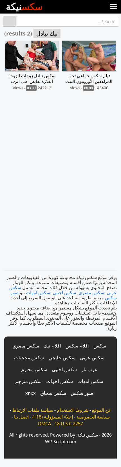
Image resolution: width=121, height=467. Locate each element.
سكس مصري (91, 292)
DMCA (44, 423)
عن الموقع (101, 410)
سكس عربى (92, 357)
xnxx (30, 393)
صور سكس (82, 393)
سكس (99, 345)
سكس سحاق (53, 393)
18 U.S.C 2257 (69, 423)
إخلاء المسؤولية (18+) (52, 417)
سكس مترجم (28, 381)
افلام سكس (77, 345)
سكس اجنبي (64, 292)
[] (9, 21)
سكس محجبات (29, 357)
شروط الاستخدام (72, 410)
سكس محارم (34, 369)
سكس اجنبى (64, 369)
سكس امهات (38, 292)
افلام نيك (52, 345)
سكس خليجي (61, 357)
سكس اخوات (59, 381)
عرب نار (89, 369)
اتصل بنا (21, 417)
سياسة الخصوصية (93, 417)
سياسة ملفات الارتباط (32, 410)
